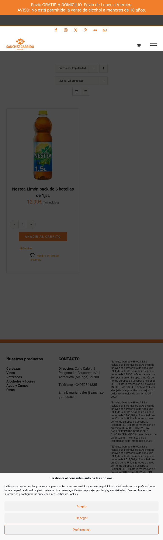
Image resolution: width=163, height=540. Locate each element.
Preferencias (81, 529)
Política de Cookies (67, 494)
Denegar (81, 518)
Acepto (81, 506)
